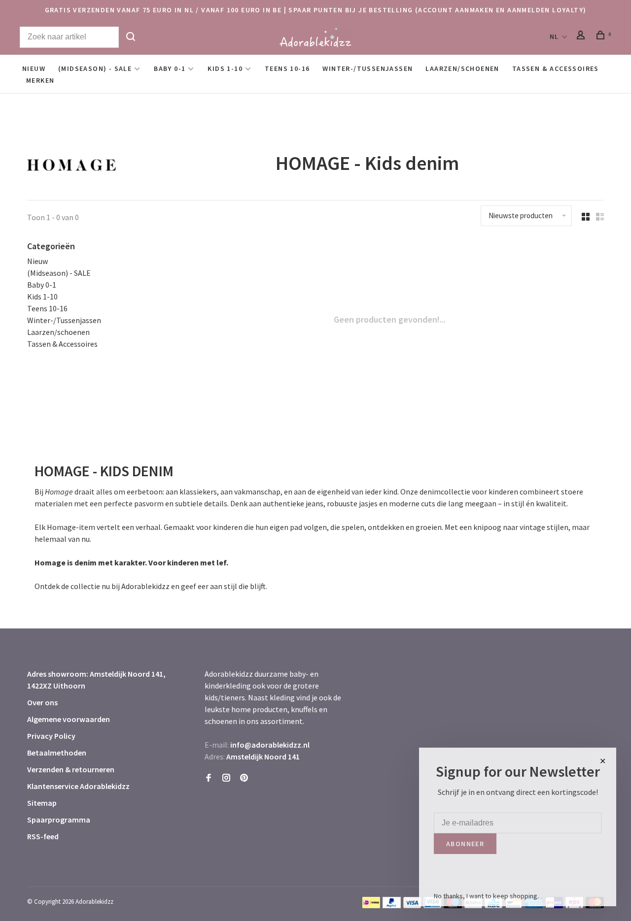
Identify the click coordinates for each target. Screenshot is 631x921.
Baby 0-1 (169, 68)
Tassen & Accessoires (555, 68)
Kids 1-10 (225, 68)
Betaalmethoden (56, 752)
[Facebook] (208, 778)
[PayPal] (392, 905)
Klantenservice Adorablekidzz (78, 786)
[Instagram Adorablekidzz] (226, 778)
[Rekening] (582, 36)
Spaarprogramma (58, 819)
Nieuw (33, 68)
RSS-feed (43, 836)
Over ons (42, 702)
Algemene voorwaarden (68, 719)
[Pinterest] (244, 778)
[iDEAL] (371, 905)
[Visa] (412, 905)
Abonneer (465, 843)
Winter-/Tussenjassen (367, 68)
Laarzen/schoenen (462, 68)
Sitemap (42, 803)
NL (554, 36)
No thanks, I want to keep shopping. (486, 895)
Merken (40, 80)
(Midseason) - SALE (95, 68)
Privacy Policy (51, 736)
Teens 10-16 (287, 68)
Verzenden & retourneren (70, 769)
